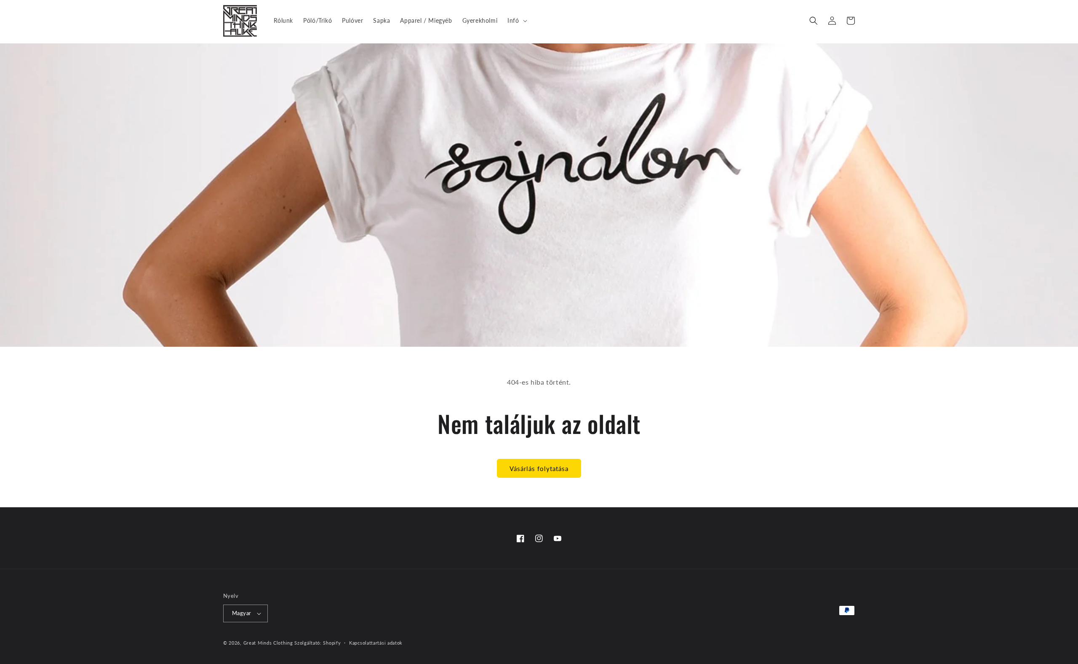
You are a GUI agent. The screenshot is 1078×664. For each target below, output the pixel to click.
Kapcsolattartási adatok (376, 642)
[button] (516, 20)
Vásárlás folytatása (539, 468)
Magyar (241, 613)
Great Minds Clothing (268, 642)
